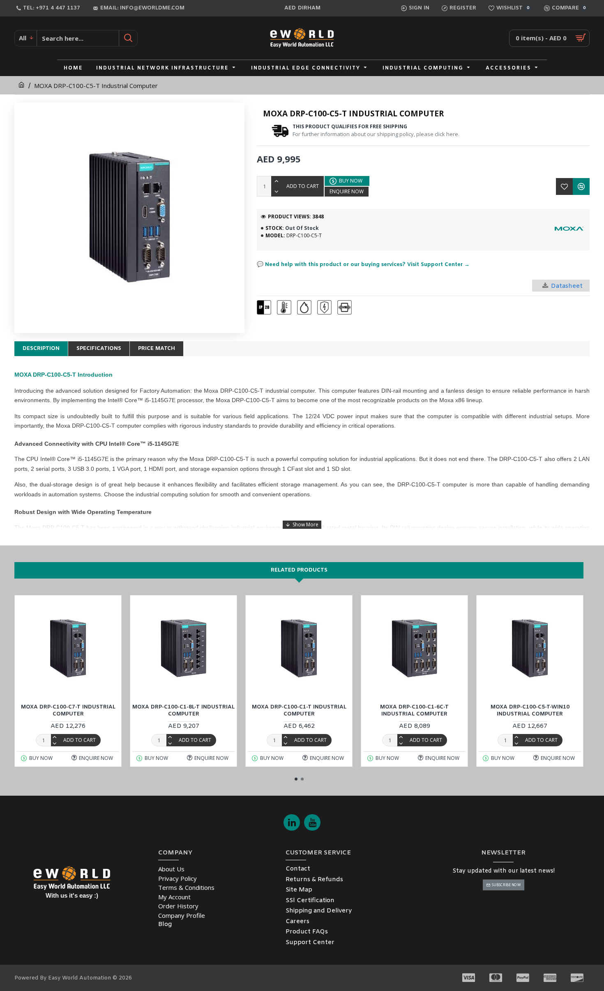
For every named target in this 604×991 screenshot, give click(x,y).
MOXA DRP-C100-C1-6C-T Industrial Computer (223, 711)
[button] (296, 779)
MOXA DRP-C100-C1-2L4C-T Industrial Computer (454, 711)
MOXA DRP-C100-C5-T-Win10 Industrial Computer (338, 711)
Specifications (98, 348)
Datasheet (567, 286)
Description (41, 348)
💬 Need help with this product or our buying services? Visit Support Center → (363, 264)
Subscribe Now (506, 884)
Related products (299, 570)
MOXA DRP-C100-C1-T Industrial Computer (107, 711)
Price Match (156, 348)
